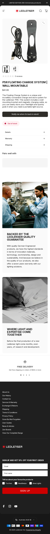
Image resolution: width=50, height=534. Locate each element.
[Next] (46, 3)
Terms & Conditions (9, 412)
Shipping (5, 409)
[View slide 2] (23, 375)
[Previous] (3, 3)
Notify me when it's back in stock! (25, 114)
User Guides (7, 423)
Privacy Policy (7, 416)
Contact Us (6, 399)
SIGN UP (25, 490)
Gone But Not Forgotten (11, 419)
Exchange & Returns (10, 406)
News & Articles (8, 426)
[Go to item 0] (6, 69)
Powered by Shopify (33, 530)
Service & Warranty (9, 402)
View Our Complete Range (12, 433)
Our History (6, 395)
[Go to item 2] (15, 69)
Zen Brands (6, 430)
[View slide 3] (26, 375)
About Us (5, 392)
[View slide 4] (29, 375)
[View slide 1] (20, 375)
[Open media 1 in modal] (43, 22)
